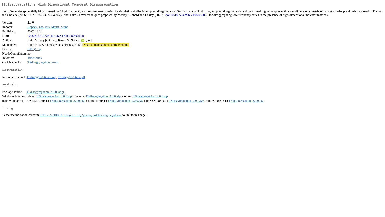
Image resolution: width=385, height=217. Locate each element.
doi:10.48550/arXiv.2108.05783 (186, 15)
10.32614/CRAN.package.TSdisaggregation (55, 35)
